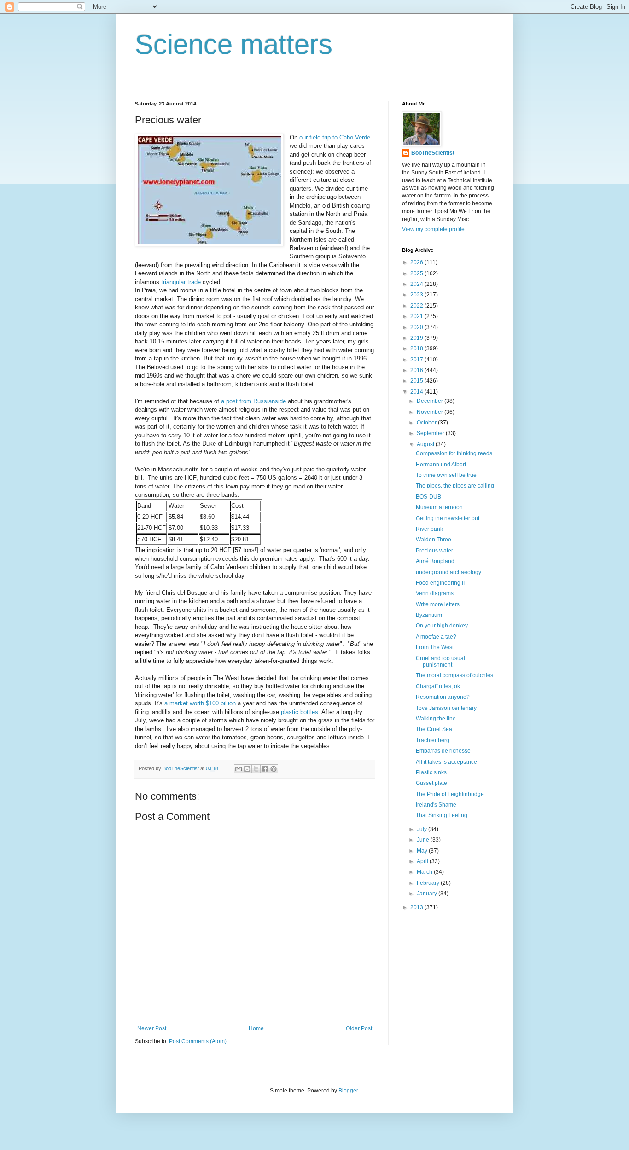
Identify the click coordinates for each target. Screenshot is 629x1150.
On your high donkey (442, 625)
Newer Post (151, 1028)
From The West (435, 647)
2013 (417, 907)
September (431, 433)
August (426, 444)
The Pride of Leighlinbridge (450, 794)
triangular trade (181, 282)
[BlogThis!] (247, 768)
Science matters (233, 44)
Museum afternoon (439, 507)
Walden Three (433, 539)
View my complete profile (433, 229)
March (425, 872)
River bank (429, 529)
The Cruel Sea (434, 729)
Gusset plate (431, 783)
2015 (417, 381)
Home (256, 1028)
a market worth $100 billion (200, 703)
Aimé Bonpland (435, 561)
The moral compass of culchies (454, 675)
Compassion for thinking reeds (454, 453)
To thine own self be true (446, 475)
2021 (417, 316)
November (430, 412)
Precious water (434, 550)
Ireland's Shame (436, 805)
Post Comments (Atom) (198, 1041)
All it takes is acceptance (446, 762)
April (423, 861)
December (430, 401)
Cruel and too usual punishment (440, 661)
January (427, 893)
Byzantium (429, 615)
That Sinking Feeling (441, 815)
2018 (417, 348)
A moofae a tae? (436, 636)
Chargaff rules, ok (438, 686)
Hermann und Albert (441, 464)
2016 (417, 370)
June (424, 839)
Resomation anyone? (443, 697)
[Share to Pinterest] (273, 768)
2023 (417, 294)
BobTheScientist (432, 153)
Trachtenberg (432, 740)
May (423, 851)
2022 (417, 305)
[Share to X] (256, 768)
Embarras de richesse (443, 751)
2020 (417, 327)
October (427, 422)
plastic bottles (299, 712)
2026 (417, 262)
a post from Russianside (253, 401)
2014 (417, 392)
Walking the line (436, 718)
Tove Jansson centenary (446, 708)
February (429, 883)
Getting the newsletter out (447, 518)
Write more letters (438, 604)
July (422, 829)
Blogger (348, 1090)
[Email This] (238, 768)
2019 (417, 338)
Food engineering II (440, 583)
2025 (417, 273)
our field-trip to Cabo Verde (334, 137)
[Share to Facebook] (264, 768)
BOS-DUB (428, 497)
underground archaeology (448, 572)
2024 (417, 284)
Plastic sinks (431, 772)
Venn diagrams (435, 593)
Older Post (359, 1028)
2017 (417, 359)
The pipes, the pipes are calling (455, 485)
